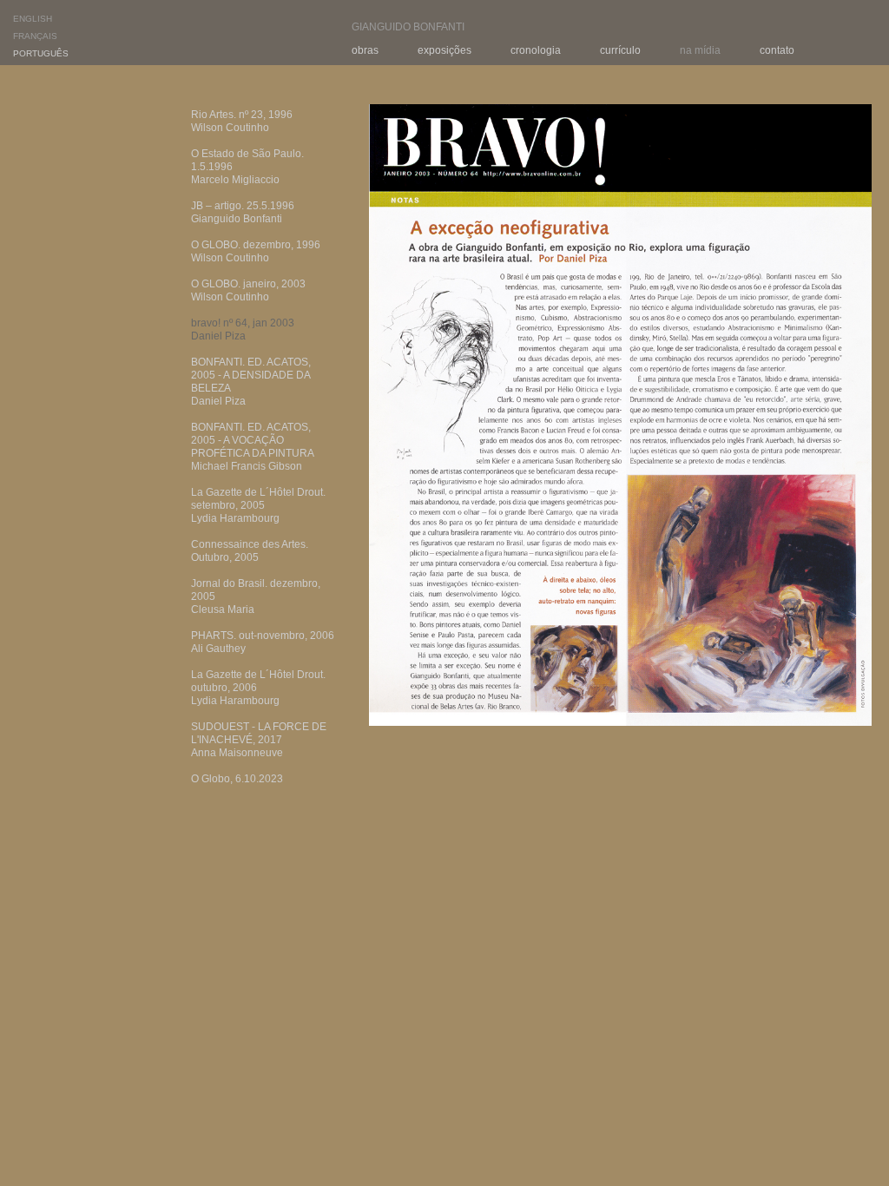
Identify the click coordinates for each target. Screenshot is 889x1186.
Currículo (620, 50)
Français (35, 36)
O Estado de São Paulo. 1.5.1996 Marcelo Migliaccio (247, 167)
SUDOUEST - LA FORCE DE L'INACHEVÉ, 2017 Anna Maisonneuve (258, 740)
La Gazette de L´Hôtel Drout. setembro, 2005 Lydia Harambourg (258, 505)
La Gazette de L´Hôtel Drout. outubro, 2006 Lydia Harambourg (258, 688)
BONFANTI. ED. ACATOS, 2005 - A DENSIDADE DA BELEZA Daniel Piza (251, 381)
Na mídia (700, 50)
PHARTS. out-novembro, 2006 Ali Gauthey (262, 642)
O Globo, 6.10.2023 (237, 779)
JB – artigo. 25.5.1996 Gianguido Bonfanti (242, 212)
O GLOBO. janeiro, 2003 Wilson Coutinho (248, 290)
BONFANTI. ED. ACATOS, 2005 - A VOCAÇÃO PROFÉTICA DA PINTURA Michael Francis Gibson (252, 446)
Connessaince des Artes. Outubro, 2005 (249, 550)
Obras (365, 50)
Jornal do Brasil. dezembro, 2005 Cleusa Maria (255, 596)
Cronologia (535, 50)
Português (41, 53)
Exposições (444, 50)
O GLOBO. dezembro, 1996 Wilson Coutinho (255, 251)
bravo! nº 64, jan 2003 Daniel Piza (242, 329)
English (32, 18)
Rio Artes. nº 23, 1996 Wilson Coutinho (242, 121)
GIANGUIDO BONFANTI (408, 27)
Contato (777, 50)
